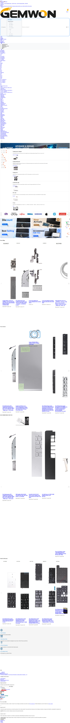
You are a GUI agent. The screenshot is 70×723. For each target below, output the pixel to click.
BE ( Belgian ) (11, 24)
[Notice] (67, 10)
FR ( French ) (11, 35)
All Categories (10, 19)
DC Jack (2, 162)
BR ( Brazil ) (11, 26)
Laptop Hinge (3, 159)
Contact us (2, 4)
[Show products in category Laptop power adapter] (16, 159)
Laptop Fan (2, 157)
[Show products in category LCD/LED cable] (16, 190)
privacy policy (51, 703)
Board (2, 164)
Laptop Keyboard (10, 21)
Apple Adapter (3, 167)
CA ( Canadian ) (11, 27)
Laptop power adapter (15, 154)
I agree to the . (6, 689)
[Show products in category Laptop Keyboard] (16, 170)
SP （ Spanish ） (3, 152)
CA (10, 30)
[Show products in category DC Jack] (16, 200)
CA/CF (10, 29)
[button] (69, 283)
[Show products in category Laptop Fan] (16, 180)
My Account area (32, 703)
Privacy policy (8, 689)
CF (10, 32)
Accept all (2, 719)
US (1, 154)
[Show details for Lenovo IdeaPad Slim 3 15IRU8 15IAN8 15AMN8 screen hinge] (35, 340)
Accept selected (3, 718)
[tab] (2, 720)
